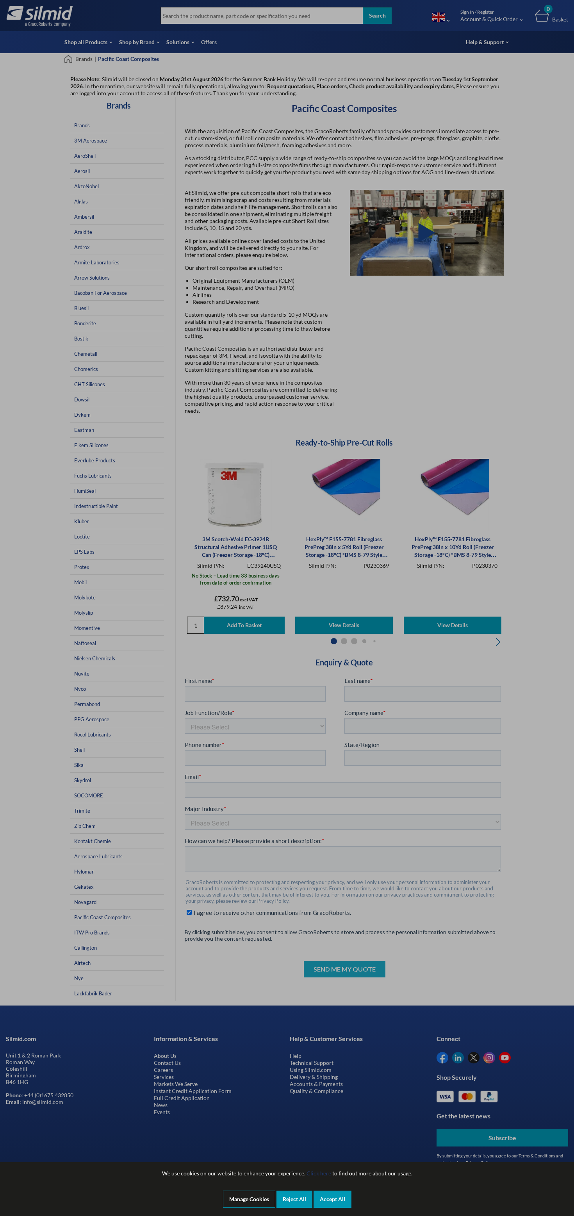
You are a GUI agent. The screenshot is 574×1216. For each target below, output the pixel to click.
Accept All (332, 1199)
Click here (319, 1173)
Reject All (294, 1199)
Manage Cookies (249, 1199)
